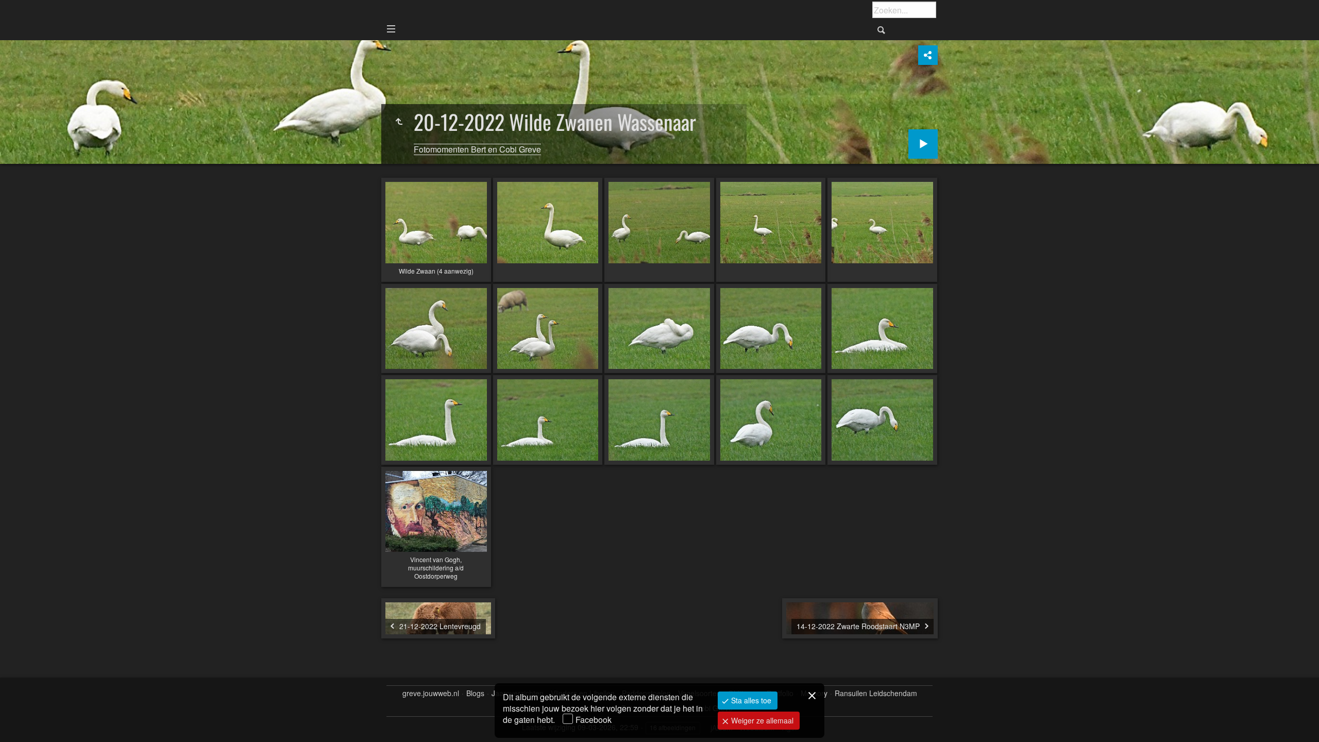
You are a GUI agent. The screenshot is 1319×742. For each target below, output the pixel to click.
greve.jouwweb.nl (430, 693)
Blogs (475, 693)
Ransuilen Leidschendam (876, 693)
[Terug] (399, 121)
